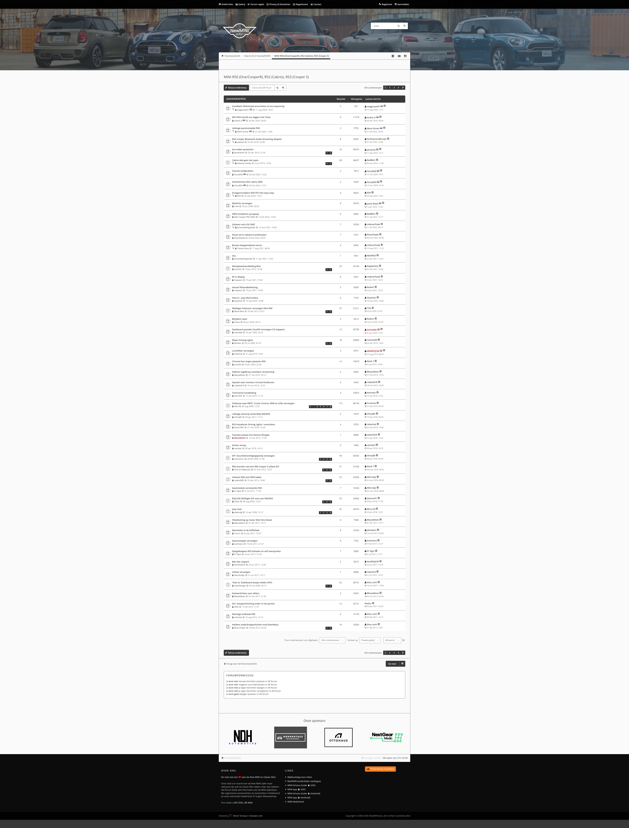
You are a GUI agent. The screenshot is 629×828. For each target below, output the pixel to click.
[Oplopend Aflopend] (392, 640)
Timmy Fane (243, 248)
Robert (370, 287)
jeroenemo (239, 152)
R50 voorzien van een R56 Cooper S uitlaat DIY (255, 466)
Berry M (371, 508)
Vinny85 (238, 417)
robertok (371, 424)
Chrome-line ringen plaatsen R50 (249, 361)
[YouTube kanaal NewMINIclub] (399, 56)
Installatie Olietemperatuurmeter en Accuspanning (258, 106)
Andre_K (238, 120)
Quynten (238, 300)
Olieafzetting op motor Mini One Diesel (252, 520)
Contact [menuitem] (317, 4)
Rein (236, 406)
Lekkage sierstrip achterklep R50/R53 (251, 414)
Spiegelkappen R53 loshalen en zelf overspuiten (256, 551)
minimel (238, 617)
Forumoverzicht (233, 757)
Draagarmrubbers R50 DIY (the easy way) (253, 193)
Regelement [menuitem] (301, 4)
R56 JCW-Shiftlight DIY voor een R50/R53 (252, 498)
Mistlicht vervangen (242, 203)
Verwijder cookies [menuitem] (372, 757)
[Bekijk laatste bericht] (384, 106)
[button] (403, 88)
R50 (239, 195)
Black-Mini (239, 311)
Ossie (236, 501)
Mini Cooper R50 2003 (244, 217)
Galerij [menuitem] (241, 4)
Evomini (238, 269)
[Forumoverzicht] (239, 31)
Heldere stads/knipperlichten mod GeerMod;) (255, 624)
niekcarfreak (373, 224)
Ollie (236, 606)
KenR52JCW (239, 564)
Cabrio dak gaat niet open (245, 160)
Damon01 (372, 498)
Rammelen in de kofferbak (245, 530)
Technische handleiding (244, 393)
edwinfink (372, 434)
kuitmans (238, 543)
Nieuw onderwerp (237, 87)
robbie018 (239, 385)
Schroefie (372, 329)
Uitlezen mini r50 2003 (243, 224)
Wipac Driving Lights (242, 340)
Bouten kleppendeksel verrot (247, 245)
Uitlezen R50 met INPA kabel (246, 477)
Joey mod (237, 509)
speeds (240, 142)
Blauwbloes (239, 375)
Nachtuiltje (239, 575)
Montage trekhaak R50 (243, 614)
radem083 (239, 480)
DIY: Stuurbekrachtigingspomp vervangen (253, 456)
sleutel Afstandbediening (245, 287)
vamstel (238, 448)
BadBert (371, 160)
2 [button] (389, 87)
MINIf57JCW (373, 351)
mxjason (238, 280)
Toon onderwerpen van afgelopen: (301, 640)
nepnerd (371, 571)
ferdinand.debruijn (376, 138)
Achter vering (239, 445)
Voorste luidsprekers (242, 171)
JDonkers (371, 530)
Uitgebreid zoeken (405, 26)
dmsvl (237, 322)
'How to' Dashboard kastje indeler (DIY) (252, 582)
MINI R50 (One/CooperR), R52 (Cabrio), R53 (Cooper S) (266, 77)
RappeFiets (372, 266)
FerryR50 (238, 174)
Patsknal (238, 353)
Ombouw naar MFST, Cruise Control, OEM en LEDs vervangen (263, 403)
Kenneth (238, 395)
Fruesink (371, 403)
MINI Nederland (295, 801)
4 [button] (398, 87)
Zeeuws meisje (244, 163)
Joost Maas (372, 203)
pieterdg (238, 512)
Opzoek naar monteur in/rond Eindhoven (253, 382)
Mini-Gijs (371, 477)
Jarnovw (371, 149)
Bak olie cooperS (240, 562)
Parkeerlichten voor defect (245, 593)
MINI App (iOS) (296, 789)
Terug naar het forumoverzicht (241, 663)
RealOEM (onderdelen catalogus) (304, 781)
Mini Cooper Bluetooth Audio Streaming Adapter (257, 139)
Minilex (237, 343)
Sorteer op (353, 640)
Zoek (399, 26)
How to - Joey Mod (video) (245, 298)
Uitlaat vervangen (241, 572)
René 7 (370, 361)
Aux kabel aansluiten (243, 149)
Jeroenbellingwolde (246, 227)
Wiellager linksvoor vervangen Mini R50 (252, 308)
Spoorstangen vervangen (245, 541)
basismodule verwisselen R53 (247, 488)
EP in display (238, 277)
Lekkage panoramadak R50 (246, 128)
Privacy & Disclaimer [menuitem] (279, 4)
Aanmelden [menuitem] (403, 4)
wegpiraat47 (243, 109)
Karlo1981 (239, 427)
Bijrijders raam (239, 319)
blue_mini (372, 582)
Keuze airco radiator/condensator (249, 235)
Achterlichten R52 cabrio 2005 (247, 182)
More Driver (242, 131)
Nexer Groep (239, 815)
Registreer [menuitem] (387, 4)
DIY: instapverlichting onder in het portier (253, 603)
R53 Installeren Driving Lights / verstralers (253, 424)
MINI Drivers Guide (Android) (303, 793)
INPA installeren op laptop (245, 214)
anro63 (237, 364)
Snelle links (227, 4)
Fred (236, 206)
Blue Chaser (240, 627)
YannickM (372, 339)
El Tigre (237, 491)
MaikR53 (371, 255)
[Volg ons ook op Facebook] (393, 56)
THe (369, 308)
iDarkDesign (240, 585)
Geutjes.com (256, 815)
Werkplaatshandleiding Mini (246, 266)
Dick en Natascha (242, 469)
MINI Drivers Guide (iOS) (301, 785)
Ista (234, 256)
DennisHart (239, 438)
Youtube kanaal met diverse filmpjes (251, 435)
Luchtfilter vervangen (243, 351)
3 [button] (394, 87)
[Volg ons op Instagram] (405, 56)
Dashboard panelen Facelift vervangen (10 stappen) (258, 329)
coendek (238, 332)
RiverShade (239, 238)
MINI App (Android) (298, 797)
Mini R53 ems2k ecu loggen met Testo (251, 117)
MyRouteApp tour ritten (299, 777)
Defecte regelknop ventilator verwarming (253, 372)
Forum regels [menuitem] (257, 4)
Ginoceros (239, 458)
